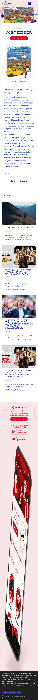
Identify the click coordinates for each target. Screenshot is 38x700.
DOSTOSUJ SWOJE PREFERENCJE (14, 696)
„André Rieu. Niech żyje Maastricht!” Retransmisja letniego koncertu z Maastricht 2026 (19, 324)
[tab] (19, 173)
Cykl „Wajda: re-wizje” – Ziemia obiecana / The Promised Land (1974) (18, 273)
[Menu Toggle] (34, 3)
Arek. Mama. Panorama (19, 227)
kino (19, 28)
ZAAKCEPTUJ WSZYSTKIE (12, 692)
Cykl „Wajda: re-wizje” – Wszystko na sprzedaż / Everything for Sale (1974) (18, 373)
